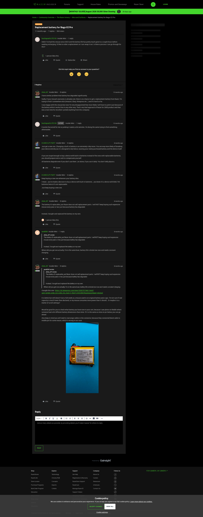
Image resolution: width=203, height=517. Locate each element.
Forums (67, 4)
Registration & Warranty (80, 478)
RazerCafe (34, 478)
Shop (32, 471)
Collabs (54, 488)
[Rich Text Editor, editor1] (79, 432)
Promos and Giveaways (117, 4)
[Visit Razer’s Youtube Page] (115, 488)
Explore (54, 471)
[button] (165, 4)
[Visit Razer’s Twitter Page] (115, 485)
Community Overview (47, 17)
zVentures (96, 485)
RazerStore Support (78, 481)
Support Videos (77, 492)
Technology (55, 474)
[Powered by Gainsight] (101, 461)
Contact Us (96, 488)
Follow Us (117, 471)
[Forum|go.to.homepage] (44, 4)
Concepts (55, 481)
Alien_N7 (45, 92)
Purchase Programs (37, 485)
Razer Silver (139, 4)
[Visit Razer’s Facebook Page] (115, 474)
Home (34, 17)
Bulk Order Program (37, 488)
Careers (95, 478)
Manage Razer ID (77, 488)
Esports (54, 485)
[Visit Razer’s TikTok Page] (115, 492)
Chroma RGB (56, 478)
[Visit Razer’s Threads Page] (115, 481)
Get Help (75, 474)
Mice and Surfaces (79, 17)
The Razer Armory (63, 17)
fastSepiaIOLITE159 (49, 38)
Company (96, 471)
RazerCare (75, 485)
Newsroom (96, 481)
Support (80, 4)
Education (34, 492)
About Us (96, 474)
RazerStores (35, 474)
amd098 (45, 231)
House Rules (96, 4)
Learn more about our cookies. (141, 501)
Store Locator (35, 481)
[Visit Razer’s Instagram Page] (115, 478)
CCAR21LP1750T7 (48, 143)
